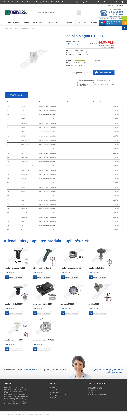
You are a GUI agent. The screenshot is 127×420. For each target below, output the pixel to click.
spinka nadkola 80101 (97, 268)
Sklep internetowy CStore (11, 414)
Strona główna (12, 23)
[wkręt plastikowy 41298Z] (46, 255)
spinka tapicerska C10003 (14, 340)
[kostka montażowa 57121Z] (18, 255)
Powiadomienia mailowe (88, 80)
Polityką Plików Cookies (53, 2)
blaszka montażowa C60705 (43, 340)
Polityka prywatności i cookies (59, 395)
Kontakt (94, 23)
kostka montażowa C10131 (71, 268)
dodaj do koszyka (15, 277)
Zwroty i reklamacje (56, 390)
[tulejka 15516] (102, 291)
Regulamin (53, 397)
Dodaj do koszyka (106, 72)
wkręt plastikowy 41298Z (42, 268)
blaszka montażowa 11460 (43, 304)
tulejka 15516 (94, 304)
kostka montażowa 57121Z (15, 268)
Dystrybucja (68, 23)
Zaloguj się (110, 5)
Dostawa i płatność (55, 392)
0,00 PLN (110, 23)
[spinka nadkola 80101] (102, 255)
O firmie (26, 23)
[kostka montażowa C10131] (74, 255)
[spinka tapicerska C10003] (18, 327)
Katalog (16, 28)
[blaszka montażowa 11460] (46, 291)
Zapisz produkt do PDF (105, 80)
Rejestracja (120, 5)
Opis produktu (16, 95)
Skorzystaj (30, 369)
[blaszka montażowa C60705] (46, 327)
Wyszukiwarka (53, 23)
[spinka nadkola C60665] (18, 291)
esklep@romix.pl (115, 372)
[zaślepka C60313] (74, 291)
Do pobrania (82, 23)
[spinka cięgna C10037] (34, 58)
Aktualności (38, 23)
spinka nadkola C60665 (14, 304)
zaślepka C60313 (67, 304)
